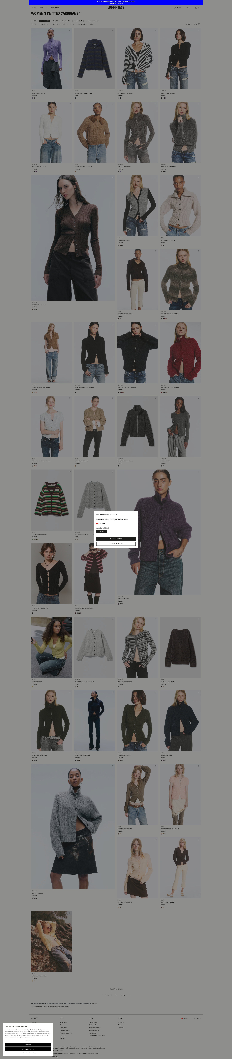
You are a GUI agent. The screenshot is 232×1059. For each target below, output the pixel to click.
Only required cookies (28, 1049)
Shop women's (112, 3)
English (102, 531)
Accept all (28, 1044)
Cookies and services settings (28, 1053)
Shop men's (120, 3)
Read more (28, 1041)
